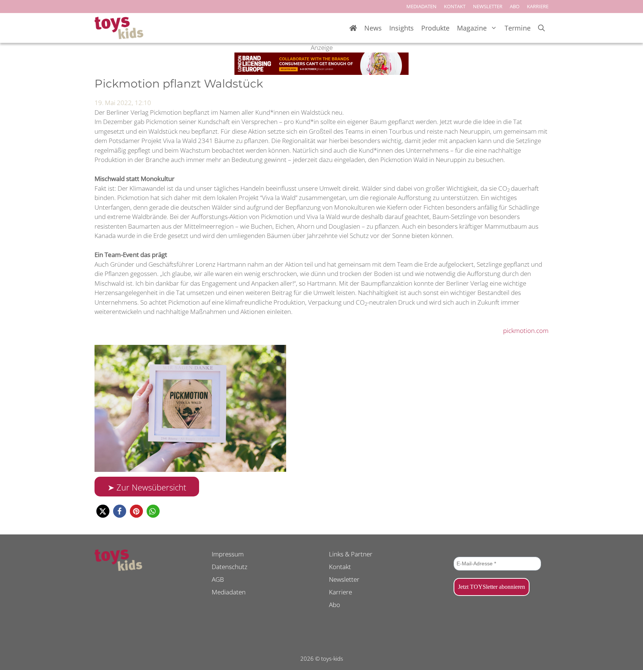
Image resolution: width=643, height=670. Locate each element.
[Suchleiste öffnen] (541, 28)
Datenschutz (229, 566)
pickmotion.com (525, 330)
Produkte (435, 27)
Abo (334, 604)
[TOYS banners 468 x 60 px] (321, 72)
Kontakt (340, 566)
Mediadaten (229, 592)
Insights (401, 27)
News (373, 27)
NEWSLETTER (487, 6)
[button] (102, 511)
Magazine (472, 27)
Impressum (228, 554)
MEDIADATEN (421, 6)
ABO (514, 6)
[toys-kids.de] (119, 28)
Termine (518, 27)
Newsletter (344, 579)
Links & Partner (350, 554)
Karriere (340, 592)
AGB (218, 579)
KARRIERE (537, 6)
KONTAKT (455, 6)
